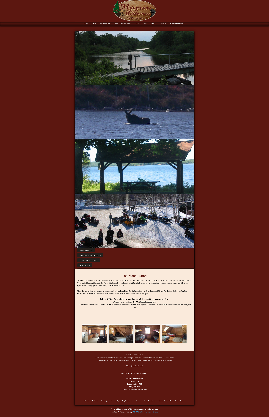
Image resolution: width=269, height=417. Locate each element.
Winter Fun (85, 265)
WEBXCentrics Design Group (145, 412)
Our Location (149, 24)
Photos (137, 24)
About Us (162, 24)
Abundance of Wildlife (90, 255)
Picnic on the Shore (89, 260)
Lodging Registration (122, 24)
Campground (105, 24)
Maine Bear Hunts (176, 24)
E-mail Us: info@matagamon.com (135, 389)
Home (86, 24)
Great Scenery (86, 250)
